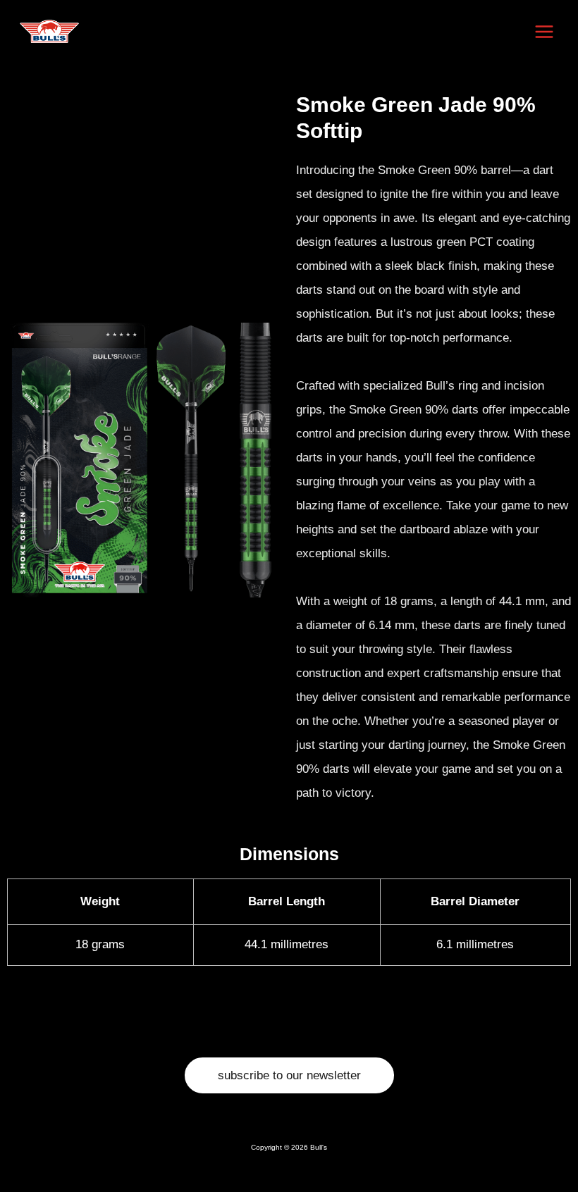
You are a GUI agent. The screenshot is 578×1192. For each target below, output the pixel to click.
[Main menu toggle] (545, 31)
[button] (289, 1075)
